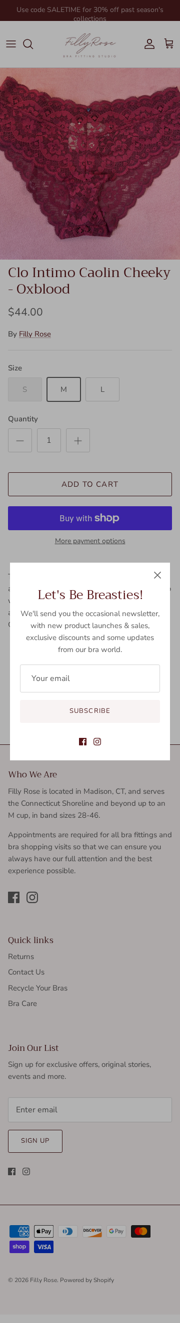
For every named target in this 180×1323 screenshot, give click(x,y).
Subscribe (90, 710)
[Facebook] (82, 741)
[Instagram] (97, 741)
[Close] (157, 575)
